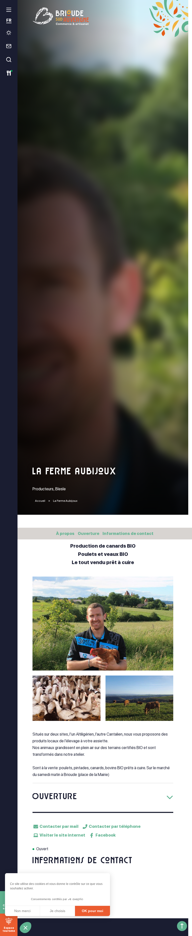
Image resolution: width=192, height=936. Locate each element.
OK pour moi (92, 911)
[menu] (9, 9)
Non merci (22, 911)
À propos (65, 533)
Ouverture (88, 533)
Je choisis (57, 911)
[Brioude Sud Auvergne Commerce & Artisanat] (102, 16)
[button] (26, 928)
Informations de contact (128, 533)
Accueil (40, 501)
